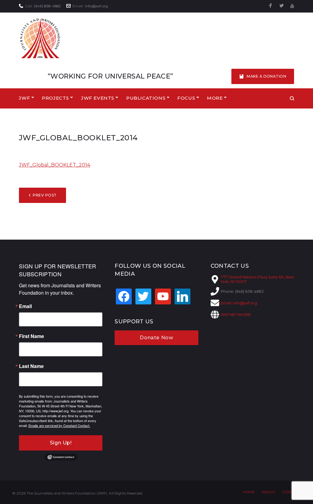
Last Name (31, 366)
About (268, 492)
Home (249, 492)
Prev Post (45, 195)
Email (25, 306)
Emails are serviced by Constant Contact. (59, 425)
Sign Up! (61, 443)
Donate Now (156, 337)
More (215, 98)
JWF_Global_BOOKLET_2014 (54, 165)
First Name (31, 336)
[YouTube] (292, 6)
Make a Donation (266, 76)
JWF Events (97, 98)
